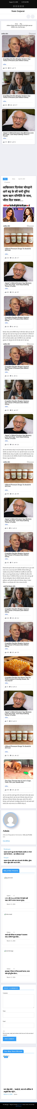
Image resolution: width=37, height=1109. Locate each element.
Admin (13, 178)
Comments (5, 993)
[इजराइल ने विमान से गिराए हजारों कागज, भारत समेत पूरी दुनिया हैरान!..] (8, 950)
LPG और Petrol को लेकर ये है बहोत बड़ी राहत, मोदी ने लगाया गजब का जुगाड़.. (16, 899)
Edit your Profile (27, 835)
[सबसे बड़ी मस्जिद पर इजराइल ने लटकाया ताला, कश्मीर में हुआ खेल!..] (8, 914)
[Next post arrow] (32, 861)
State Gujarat (18, 11)
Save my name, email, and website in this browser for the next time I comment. (18, 1034)
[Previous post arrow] (32, 852)
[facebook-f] (14, 6)
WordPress (20, 1104)
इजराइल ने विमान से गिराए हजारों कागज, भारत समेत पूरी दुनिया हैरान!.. (17, 972)
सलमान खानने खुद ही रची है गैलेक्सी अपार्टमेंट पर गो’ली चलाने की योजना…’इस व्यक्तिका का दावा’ (17, 853)
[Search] (28, 16)
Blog (5, 178)
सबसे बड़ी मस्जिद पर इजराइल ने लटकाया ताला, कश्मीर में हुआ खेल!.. (16, 936)
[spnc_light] (33, 16)
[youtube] (23, 6)
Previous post (7, 849)
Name (4, 1011)
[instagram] (21, 6)
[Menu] (3, 17)
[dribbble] (18, 6)
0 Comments (7, 182)
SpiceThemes (18, 1106)
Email (4, 1021)
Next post (6, 857)
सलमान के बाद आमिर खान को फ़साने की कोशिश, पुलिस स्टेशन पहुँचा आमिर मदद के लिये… (17, 861)
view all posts (6, 841)
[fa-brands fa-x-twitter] (16, 6)
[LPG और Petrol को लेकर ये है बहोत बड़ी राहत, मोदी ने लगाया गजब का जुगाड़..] (8, 877)
